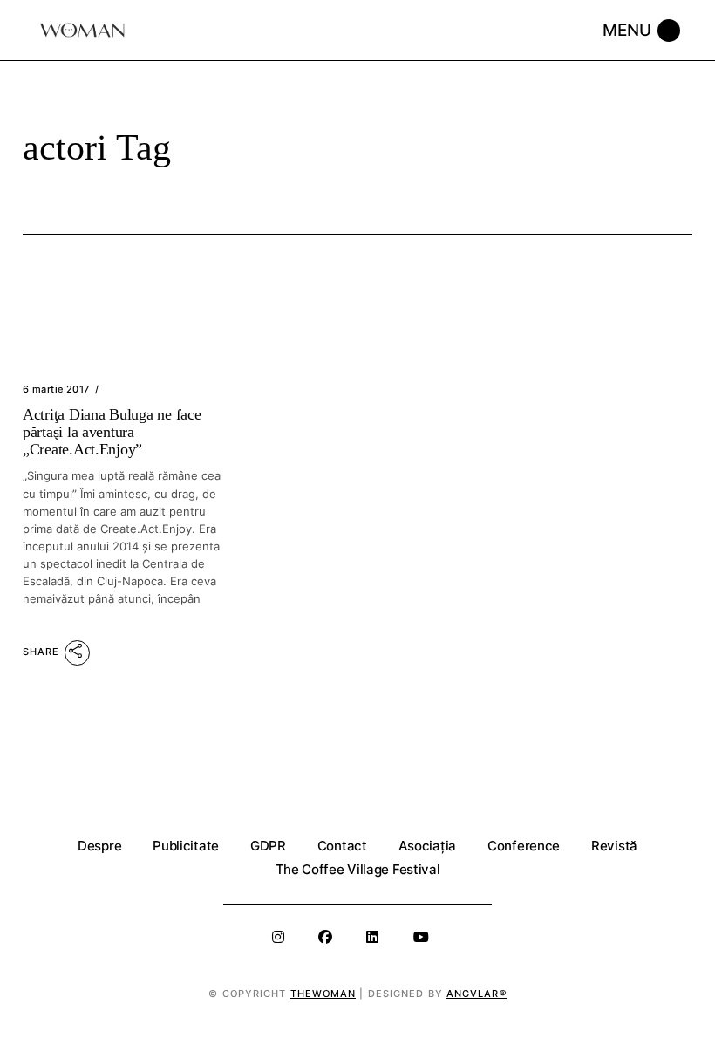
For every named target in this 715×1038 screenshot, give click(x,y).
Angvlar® (476, 993)
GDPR (268, 845)
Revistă (614, 845)
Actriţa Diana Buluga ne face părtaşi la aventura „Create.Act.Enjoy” (112, 432)
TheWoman (323, 993)
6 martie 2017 (56, 389)
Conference (523, 845)
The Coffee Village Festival (358, 869)
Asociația (427, 845)
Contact (342, 845)
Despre (99, 845)
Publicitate (186, 845)
